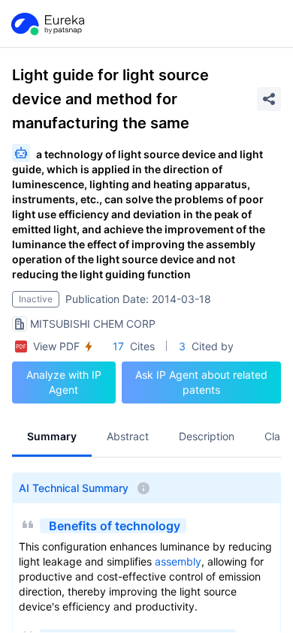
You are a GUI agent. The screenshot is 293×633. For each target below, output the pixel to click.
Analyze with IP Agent (63, 382)
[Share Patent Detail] (269, 99)
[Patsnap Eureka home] (46, 24)
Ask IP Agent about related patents (201, 382)
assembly (178, 561)
